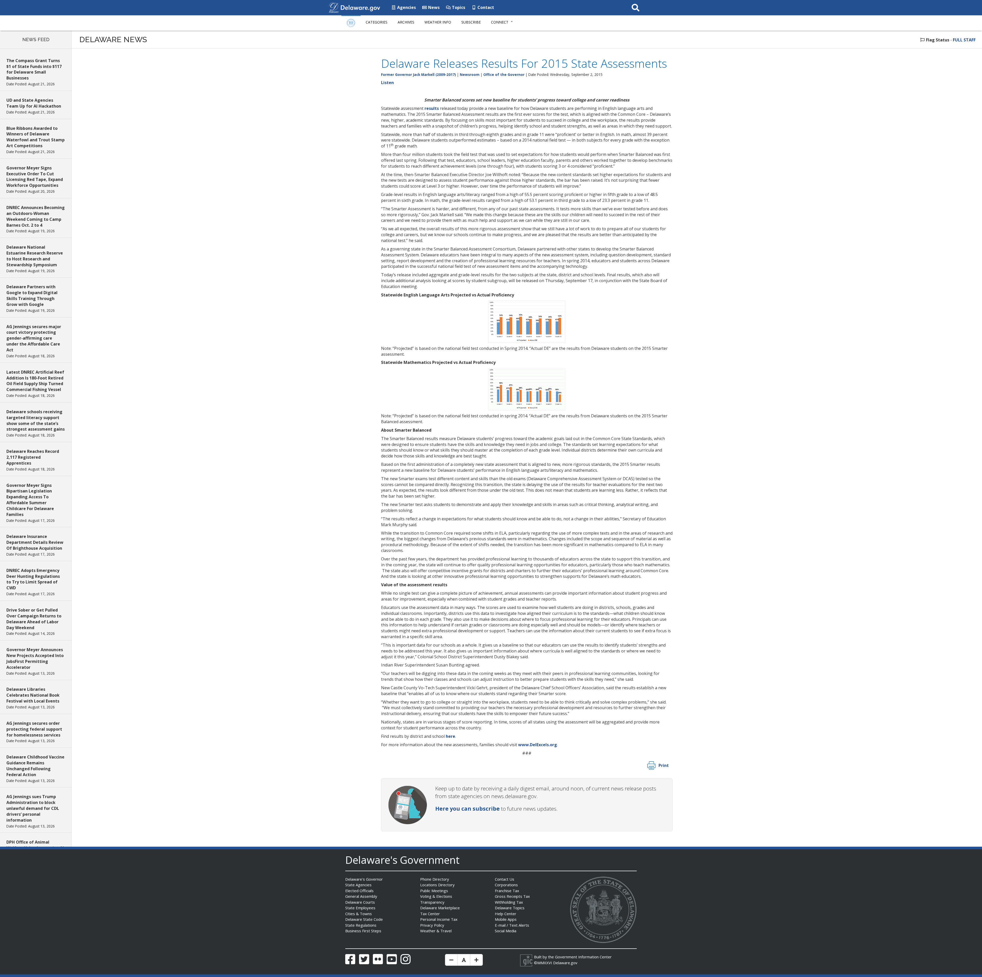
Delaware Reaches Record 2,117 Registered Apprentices (32, 457)
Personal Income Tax (438, 919)
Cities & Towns (358, 913)
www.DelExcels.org (537, 745)
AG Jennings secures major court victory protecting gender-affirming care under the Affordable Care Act (33, 338)
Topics (458, 7)
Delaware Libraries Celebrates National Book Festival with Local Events (33, 695)
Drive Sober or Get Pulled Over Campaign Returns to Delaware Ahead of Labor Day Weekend (33, 618)
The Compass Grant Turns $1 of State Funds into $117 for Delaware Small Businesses (34, 69)
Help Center (505, 913)
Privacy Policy (432, 925)
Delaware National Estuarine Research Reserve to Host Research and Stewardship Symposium (34, 256)
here (450, 736)
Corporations (506, 884)
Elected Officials (359, 890)
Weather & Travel (436, 930)
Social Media (505, 930)
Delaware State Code (364, 919)
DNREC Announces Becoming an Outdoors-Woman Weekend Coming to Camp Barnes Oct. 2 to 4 (35, 216)
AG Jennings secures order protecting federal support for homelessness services (34, 729)
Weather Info (438, 22)
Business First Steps (363, 930)
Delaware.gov (565, 962)
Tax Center (430, 913)
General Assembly (361, 896)
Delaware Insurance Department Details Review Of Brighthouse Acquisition (34, 542)
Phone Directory (434, 879)
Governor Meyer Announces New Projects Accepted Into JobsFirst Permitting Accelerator (35, 658)
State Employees (360, 907)
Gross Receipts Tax (512, 896)
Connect (499, 22)
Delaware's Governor (364, 879)
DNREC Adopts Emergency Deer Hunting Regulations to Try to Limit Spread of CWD (33, 579)
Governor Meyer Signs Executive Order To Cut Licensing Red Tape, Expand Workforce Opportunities (34, 176)
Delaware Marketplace (440, 907)
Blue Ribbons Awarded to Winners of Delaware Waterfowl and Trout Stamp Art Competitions (35, 137)
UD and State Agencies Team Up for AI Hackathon (33, 103)
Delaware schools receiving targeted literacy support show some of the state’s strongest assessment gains (35, 420)
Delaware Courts (360, 902)
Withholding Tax (509, 902)
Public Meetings (434, 890)
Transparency (432, 902)
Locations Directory (437, 884)
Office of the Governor (504, 74)
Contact (485, 7)
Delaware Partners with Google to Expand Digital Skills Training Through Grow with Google (32, 295)
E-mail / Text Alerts (512, 925)
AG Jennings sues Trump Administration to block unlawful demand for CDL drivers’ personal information (32, 808)
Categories (376, 22)
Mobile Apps (506, 919)
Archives (406, 22)
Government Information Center (583, 956)
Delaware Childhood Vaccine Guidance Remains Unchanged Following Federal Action (35, 765)
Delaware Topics (510, 907)
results (432, 108)
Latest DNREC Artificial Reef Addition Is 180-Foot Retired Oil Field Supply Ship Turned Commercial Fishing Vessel (35, 381)
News (433, 7)
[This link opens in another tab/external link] (334, 7)
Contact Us (504, 879)
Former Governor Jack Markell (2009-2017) (418, 74)
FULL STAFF (964, 40)
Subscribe (471, 22)
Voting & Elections (436, 896)
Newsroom (469, 74)
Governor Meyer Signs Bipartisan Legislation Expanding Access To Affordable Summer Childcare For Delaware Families (30, 499)
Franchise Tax (507, 890)
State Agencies (358, 884)
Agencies (406, 7)
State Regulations (360, 925)
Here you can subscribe (467, 808)
